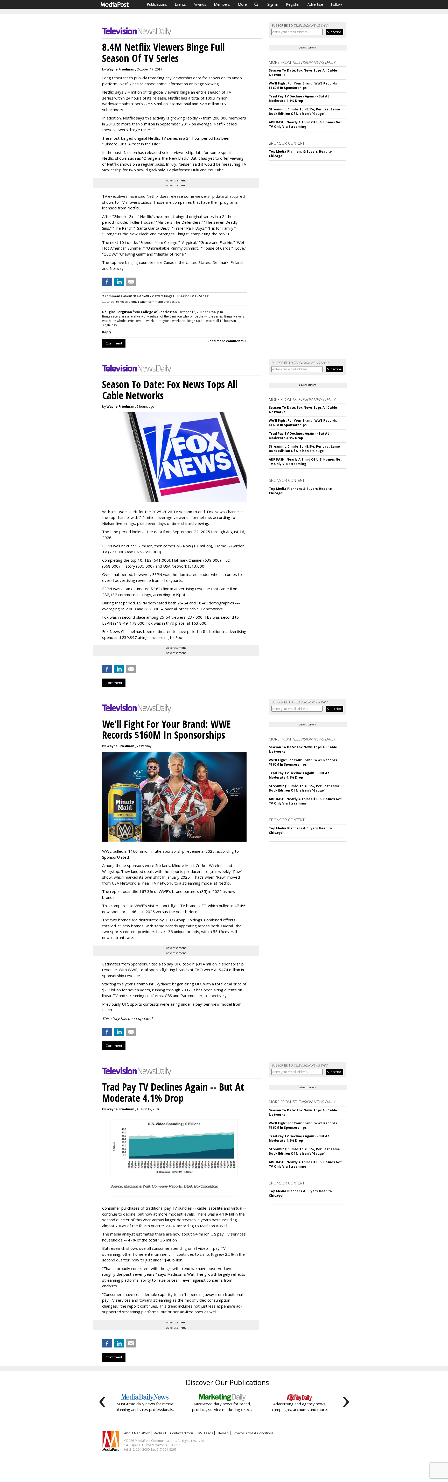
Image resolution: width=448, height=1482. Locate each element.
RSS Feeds (205, 1433)
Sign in (272, 4)
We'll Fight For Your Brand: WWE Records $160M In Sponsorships (303, 85)
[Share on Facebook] (107, 282)
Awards (200, 4)
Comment (114, 343)
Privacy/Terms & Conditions (253, 1433)
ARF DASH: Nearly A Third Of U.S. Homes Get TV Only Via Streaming (305, 124)
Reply (106, 332)
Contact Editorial (182, 1433)
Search (256, 4)
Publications (157, 4)
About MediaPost (137, 1433)
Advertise (315, 4)
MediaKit (159, 1433)
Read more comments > (227, 341)
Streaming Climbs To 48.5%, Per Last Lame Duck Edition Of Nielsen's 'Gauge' (304, 111)
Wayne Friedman (120, 69)
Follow (336, 4)
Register (293, 4)
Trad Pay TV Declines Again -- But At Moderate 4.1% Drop (299, 98)
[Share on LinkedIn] (119, 282)
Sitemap (223, 1433)
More (242, 4)
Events (180, 4)
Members (222, 4)
